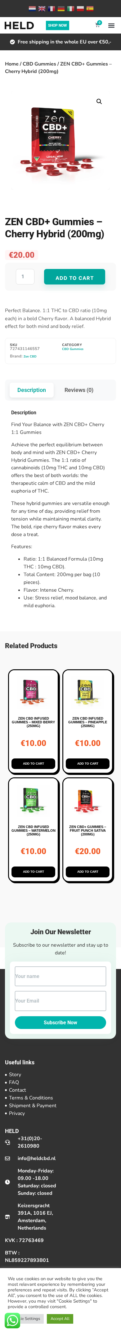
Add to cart (75, 278)
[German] (60, 8)
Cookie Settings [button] (25, 1319)
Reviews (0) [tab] (79, 390)
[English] (41, 8)
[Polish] (80, 8)
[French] (51, 8)
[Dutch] (32, 8)
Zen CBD (30, 356)
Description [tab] (31, 390)
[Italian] (70, 8)
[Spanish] (89, 8)
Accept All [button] (60, 1319)
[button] (111, 25)
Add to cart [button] (33, 763)
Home (12, 64)
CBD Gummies (39, 64)
